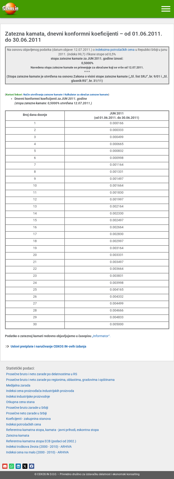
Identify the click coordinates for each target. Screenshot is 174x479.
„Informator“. (101, 336)
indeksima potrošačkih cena (115, 49)
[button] (4, 466)
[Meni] (165, 9)
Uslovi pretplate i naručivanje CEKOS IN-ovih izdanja (48, 346)
